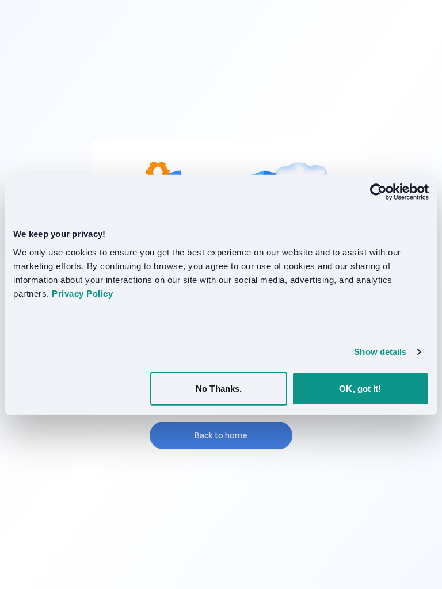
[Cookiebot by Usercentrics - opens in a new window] (378, 192)
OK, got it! (360, 388)
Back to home (221, 435)
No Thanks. (219, 388)
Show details (380, 352)
